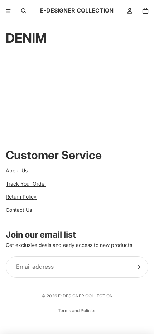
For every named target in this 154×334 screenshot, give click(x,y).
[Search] (24, 11)
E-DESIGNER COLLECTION (85, 296)
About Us (17, 170)
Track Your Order (26, 184)
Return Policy (21, 197)
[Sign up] (137, 267)
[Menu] (8, 11)
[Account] (130, 11)
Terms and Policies (77, 310)
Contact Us (19, 210)
